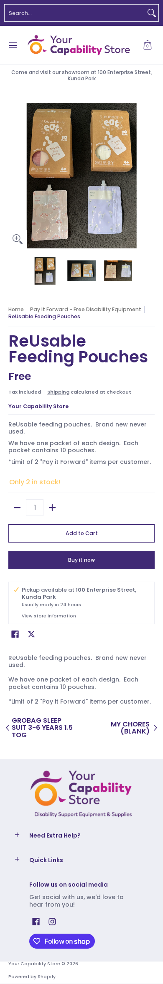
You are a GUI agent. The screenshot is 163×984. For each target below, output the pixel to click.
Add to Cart (82, 533)
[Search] (151, 13)
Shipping (58, 392)
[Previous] (14, 175)
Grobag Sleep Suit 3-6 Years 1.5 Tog (42, 728)
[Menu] (12, 45)
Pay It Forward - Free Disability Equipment (85, 309)
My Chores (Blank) (130, 728)
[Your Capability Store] (78, 45)
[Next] (149, 175)
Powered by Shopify (32, 977)
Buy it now (81, 559)
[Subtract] (17, 507)
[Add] (52, 507)
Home (16, 309)
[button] (147, 45)
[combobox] (75, 13)
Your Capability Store (38, 406)
